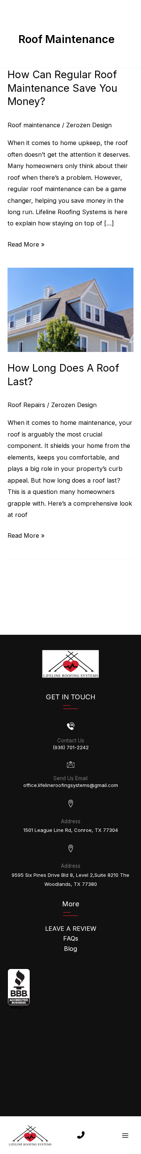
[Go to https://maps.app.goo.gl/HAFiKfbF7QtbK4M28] (70, 866)
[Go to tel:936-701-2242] (70, 738)
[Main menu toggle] (125, 1135)
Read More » (26, 245)
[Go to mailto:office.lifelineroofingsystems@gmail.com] (70, 776)
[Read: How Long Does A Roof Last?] (70, 309)
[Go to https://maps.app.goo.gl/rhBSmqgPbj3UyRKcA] (70, 817)
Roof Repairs (26, 405)
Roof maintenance (34, 125)
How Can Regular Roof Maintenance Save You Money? (62, 88)
